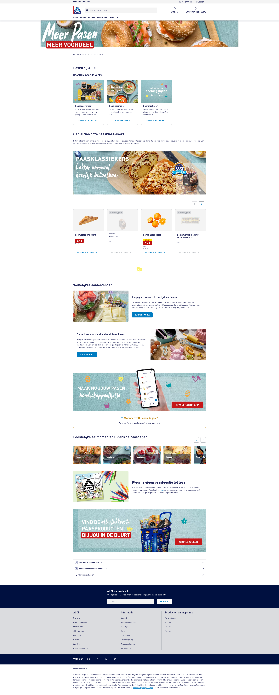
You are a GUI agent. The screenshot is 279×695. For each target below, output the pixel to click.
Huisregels (125, 626)
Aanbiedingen (170, 618)
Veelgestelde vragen (128, 622)
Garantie (124, 631)
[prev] (196, 440)
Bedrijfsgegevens (80, 622)
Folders (168, 631)
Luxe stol (122, 233)
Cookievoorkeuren (128, 644)
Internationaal (78, 626)
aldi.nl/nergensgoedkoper (143, 687)
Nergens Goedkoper (81, 648)
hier (162, 490)
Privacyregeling (127, 639)
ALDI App (77, 635)
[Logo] (77, 10)
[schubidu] (97, 659)
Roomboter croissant (88, 233)
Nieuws (76, 639)
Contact (124, 618)
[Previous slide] (194, 204)
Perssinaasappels (156, 233)
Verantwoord (126, 648)
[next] (203, 440)
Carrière (76, 644)
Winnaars (169, 622)
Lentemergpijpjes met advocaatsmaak (190, 233)
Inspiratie (169, 626)
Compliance (125, 635)
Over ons (76, 618)
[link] (88, 233)
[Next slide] (201, 204)
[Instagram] (88, 659)
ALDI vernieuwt (79, 631)
